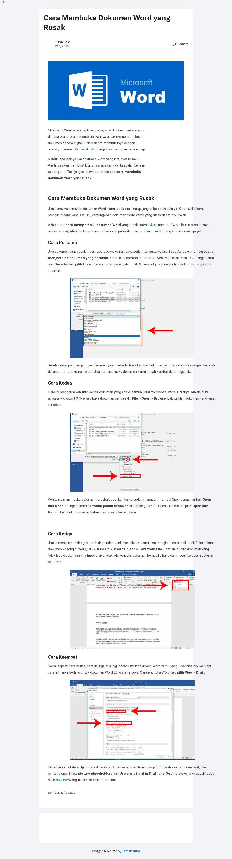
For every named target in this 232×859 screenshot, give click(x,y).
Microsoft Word (87, 149)
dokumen (63, 780)
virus (153, 225)
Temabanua (131, 851)
